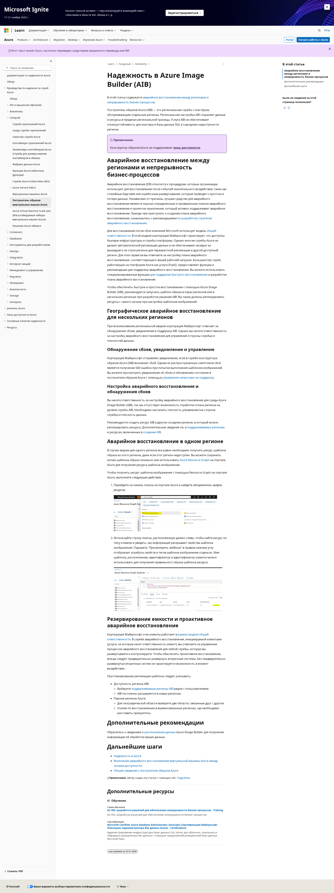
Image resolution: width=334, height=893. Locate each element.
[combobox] (27, 68)
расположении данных (160, 732)
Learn (111, 64)
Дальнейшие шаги (295, 86)
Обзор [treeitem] (10, 81)
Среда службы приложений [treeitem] (29, 130)
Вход (327, 30)
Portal (289, 39)
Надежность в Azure (127, 756)
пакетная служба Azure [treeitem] (26, 136)
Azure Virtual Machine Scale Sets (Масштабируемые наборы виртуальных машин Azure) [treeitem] (32, 215)
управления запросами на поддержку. (188, 377)
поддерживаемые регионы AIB (152, 689)
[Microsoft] (6, 30)
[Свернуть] (51, 61)
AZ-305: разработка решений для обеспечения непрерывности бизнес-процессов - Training (165, 810)
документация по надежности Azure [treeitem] (28, 75)
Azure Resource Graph (194, 460)
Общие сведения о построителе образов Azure (146, 770)
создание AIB (152, 432)
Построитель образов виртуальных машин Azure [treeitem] (30, 202)
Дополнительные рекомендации (304, 81)
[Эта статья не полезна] (289, 108)
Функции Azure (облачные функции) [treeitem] (28, 173)
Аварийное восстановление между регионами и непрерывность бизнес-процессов (306, 73)
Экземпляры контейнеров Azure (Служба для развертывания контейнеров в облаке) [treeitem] (32, 154)
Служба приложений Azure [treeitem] (29, 124)
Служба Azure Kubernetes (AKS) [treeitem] (31, 181)
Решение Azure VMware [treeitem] (27, 225)
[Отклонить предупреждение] (327, 7)
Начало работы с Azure (313, 39)
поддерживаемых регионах (206, 427)
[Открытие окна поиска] (319, 30)
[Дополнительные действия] (224, 64)
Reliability (141, 64)
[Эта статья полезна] (285, 108)
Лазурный (125, 64)
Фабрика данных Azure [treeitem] (26, 164)
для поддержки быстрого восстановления (179, 275)
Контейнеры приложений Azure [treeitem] (32, 143)
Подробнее (183, 777)
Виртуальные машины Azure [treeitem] (30, 194)
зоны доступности (186, 148)
